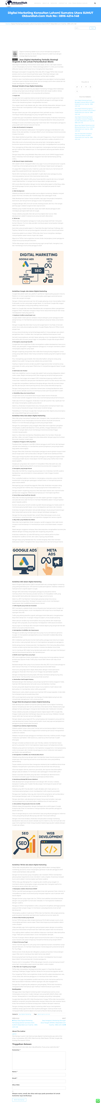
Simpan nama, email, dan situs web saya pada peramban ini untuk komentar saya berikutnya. (36, 1094)
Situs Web (15, 1085)
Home (8, 24)
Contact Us (63, 3)
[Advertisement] (39, 38)
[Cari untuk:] (85, 28)
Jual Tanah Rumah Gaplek (77, 3)
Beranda (37, 3)
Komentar (16, 1050)
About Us (46, 3)
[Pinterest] (86, 87)
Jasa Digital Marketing (25, 1014)
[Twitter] (77, 87)
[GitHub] (91, 87)
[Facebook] (82, 87)
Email (14, 1078)
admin (14, 1034)
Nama (15, 1071)
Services (54, 3)
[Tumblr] (77, 91)
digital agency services (43, 1014)
